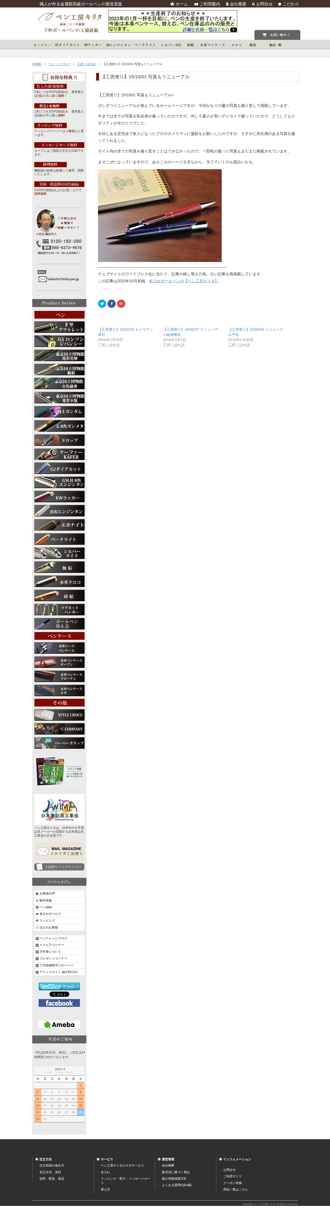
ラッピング (47, 920)
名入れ (105, 1172)
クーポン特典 (232, 1183)
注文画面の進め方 (51, 1165)
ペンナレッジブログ (53, 938)
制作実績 (45, 900)
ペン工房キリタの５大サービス (122, 1165)
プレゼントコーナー (53, 958)
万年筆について (50, 951)
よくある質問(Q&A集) (177, 1185)
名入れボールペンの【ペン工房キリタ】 (184, 281)
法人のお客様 (48, 927)
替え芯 (105, 1189)
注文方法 (45, 1159)
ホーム (182, 4)
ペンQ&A (45, 907)
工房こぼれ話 (86, 64)
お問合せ (229, 1170)
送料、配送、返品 (51, 1178)
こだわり (291, 4)
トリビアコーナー (51, 945)
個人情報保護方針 (174, 1178)
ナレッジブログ (59, 64)
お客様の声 (47, 893)
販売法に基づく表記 (176, 1172)
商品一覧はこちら (235, 1189)
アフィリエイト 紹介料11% (58, 972)
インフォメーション (237, 1159)
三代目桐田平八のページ (56, 965)
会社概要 (168, 1165)
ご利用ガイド (232, 1176)
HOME (37, 64)
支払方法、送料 (50, 1172)
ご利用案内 (210, 4)
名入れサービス (50, 914)
